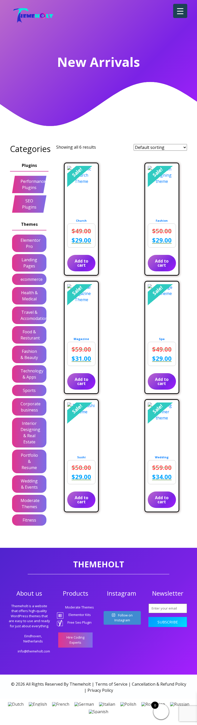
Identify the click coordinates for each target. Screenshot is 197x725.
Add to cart (81, 263)
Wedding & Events (29, 484)
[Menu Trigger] (180, 11)
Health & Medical (29, 296)
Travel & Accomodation (32, 315)
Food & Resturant (30, 335)
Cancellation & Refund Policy (159, 684)
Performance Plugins (32, 184)
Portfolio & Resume (29, 461)
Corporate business (31, 407)
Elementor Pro (31, 243)
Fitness (29, 520)
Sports (29, 390)
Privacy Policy (100, 690)
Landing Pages (29, 263)
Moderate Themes (30, 503)
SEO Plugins (29, 204)
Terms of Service (111, 684)
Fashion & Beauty (29, 354)
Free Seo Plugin (79, 622)
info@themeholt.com (34, 651)
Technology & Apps (32, 374)
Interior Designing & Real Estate (30, 432)
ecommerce (32, 279)
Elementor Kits (79, 614)
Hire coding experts (75, 640)
